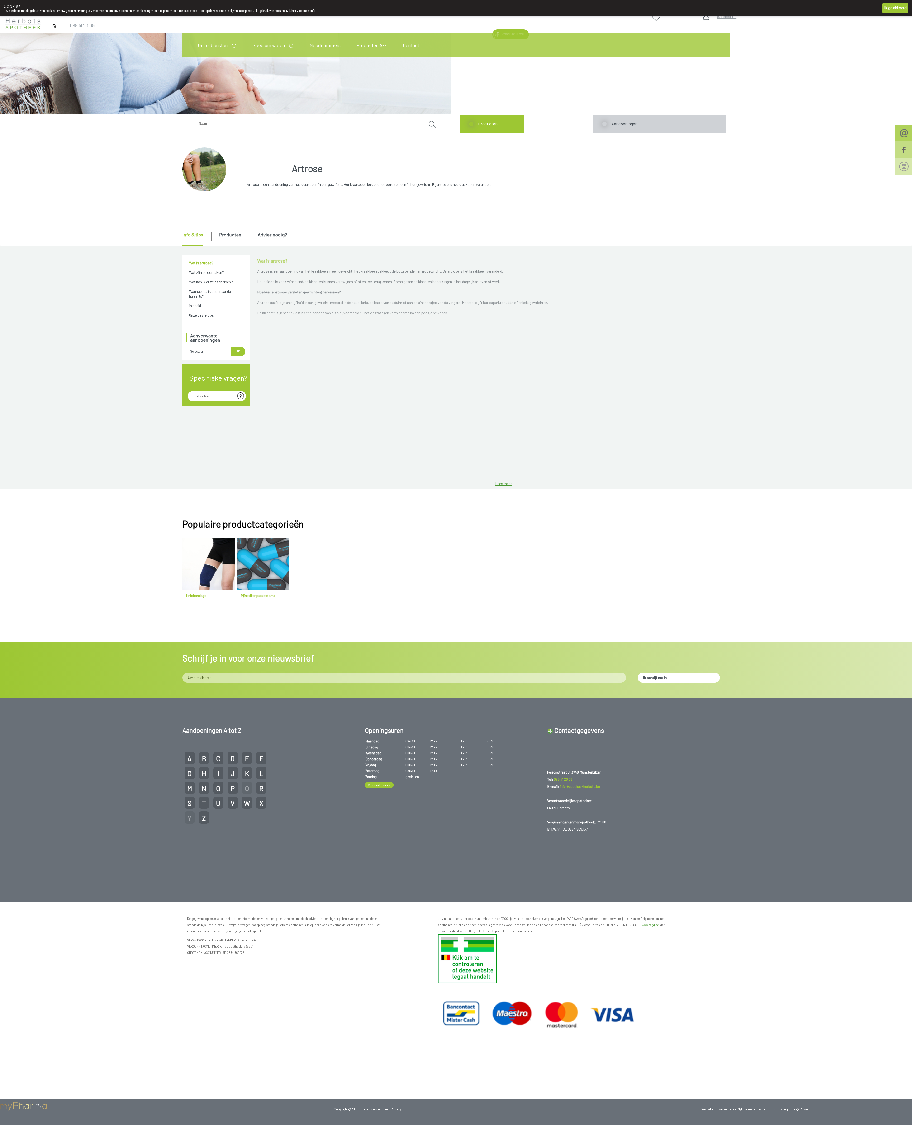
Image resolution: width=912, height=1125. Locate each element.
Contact (411, 45)
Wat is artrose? (201, 262)
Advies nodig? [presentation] (272, 234)
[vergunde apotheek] (467, 958)
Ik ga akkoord (895, 8)
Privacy (396, 1109)
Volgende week (379, 785)
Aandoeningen (624, 123)
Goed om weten (268, 45)
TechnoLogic (766, 1109)
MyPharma (745, 1109)
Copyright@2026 (346, 1109)
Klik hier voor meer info (300, 11)
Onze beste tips (201, 315)
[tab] (196, 239)
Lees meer (503, 483)
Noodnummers (325, 45)
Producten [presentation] (230, 234)
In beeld (195, 305)
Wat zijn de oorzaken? (206, 272)
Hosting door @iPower (792, 1109)
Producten (488, 123)
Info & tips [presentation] (192, 234)
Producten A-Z (371, 45)
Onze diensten (213, 45)
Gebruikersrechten (374, 1109)
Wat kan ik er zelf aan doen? (211, 281)
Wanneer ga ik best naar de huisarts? (210, 293)
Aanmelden (726, 16)
